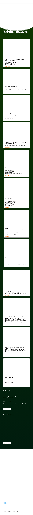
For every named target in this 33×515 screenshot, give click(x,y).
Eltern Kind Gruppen (9, 257)
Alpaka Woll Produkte (9, 377)
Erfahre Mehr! (7, 408)
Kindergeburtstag (8, 167)
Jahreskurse (7, 228)
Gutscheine (7, 345)
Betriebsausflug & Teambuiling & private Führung (15, 316)
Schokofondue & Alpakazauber (11, 86)
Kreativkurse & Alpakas (9, 113)
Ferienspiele (7, 196)
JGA (5, 288)
